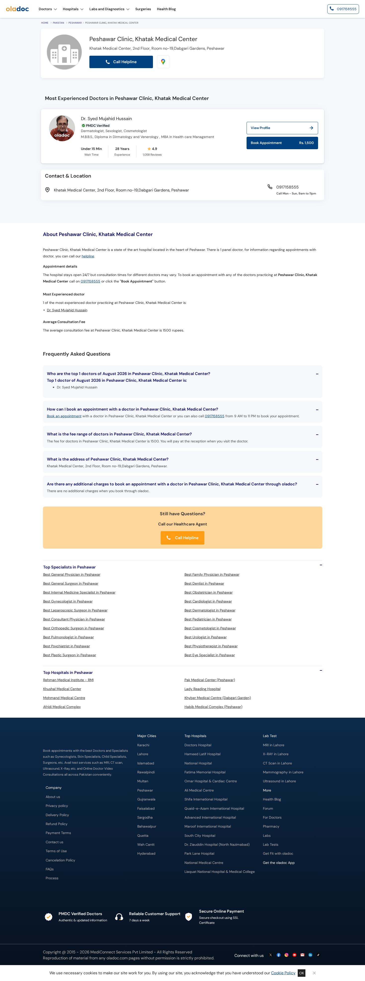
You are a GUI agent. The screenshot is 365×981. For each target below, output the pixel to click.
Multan (142, 781)
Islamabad (145, 763)
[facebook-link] (279, 955)
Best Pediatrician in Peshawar (208, 619)
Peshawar (75, 22)
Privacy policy (57, 806)
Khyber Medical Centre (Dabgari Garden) (217, 698)
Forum (268, 808)
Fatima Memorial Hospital (204, 772)
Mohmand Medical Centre (64, 698)
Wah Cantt (145, 844)
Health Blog (272, 799)
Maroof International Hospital (207, 826)
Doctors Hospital (197, 745)
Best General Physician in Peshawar (71, 574)
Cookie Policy (283, 973)
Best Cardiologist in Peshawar (208, 601)
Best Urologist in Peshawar (205, 637)
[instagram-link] (287, 955)
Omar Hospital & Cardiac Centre (210, 781)
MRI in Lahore (273, 745)
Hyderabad (146, 853)
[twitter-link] (271, 955)
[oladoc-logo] (17, 9)
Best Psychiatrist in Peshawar (66, 646)
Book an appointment (64, 416)
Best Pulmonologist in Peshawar (68, 637)
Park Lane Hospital (199, 853)
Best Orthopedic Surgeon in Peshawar (73, 628)
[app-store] (285, 877)
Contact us (54, 842)
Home (44, 22)
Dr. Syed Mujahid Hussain (106, 119)
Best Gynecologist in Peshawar (68, 601)
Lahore (142, 754)
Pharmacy (271, 826)
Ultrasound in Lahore (279, 781)
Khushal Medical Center (62, 689)
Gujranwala (146, 799)
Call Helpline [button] (124, 61)
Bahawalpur (146, 826)
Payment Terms (58, 833)
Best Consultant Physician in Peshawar (74, 619)
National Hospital (198, 763)
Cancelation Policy (60, 860)
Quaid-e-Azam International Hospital (214, 808)
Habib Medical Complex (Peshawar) (213, 706)
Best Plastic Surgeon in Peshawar (69, 655)
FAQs (50, 869)
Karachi (143, 745)
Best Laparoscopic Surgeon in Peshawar (75, 610)
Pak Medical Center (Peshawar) (209, 680)
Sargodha (145, 817)
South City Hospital (199, 836)
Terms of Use (56, 851)
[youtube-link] (294, 955)
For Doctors (272, 817)
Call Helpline (186, 537)
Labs (267, 836)
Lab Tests (270, 844)
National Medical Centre (203, 863)
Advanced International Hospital (210, 817)
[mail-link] (302, 955)
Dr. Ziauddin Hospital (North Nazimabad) (217, 844)
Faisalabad (146, 808)
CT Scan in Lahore (277, 763)
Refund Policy (57, 824)
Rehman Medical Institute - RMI (68, 680)
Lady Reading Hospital (202, 689)
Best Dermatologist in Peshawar (209, 610)
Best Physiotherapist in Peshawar (211, 646)
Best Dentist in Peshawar (204, 583)
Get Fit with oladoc (278, 853)
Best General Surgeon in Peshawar (70, 583)
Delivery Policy (57, 815)
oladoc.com (117, 958)
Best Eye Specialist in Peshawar (209, 655)
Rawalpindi (146, 772)
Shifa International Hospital (205, 799)
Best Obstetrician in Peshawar (208, 592)
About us (53, 797)
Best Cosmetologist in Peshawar (210, 628)
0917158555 (90, 281)
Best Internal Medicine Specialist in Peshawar (79, 592)
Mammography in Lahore (283, 772)
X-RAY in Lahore (276, 754)
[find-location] (163, 61)
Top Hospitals (195, 736)
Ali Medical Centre (199, 790)
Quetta (142, 836)
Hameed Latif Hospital (202, 754)
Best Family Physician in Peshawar (211, 574)
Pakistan (58, 22)
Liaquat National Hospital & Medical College (219, 872)
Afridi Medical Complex (62, 706)
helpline (88, 256)
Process (52, 878)
